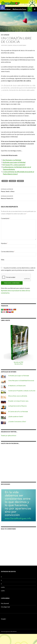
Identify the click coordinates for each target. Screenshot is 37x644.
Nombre (4, 243)
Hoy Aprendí (5, 35)
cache (3, 587)
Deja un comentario (19, 45)
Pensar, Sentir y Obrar (8, 190)
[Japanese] (5, 312)
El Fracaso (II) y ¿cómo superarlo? (14, 165)
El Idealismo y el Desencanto (17, 385)
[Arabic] (2, 310)
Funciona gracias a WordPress (9, 631)
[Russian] (10, 312)
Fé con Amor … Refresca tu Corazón (14, 9)
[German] (15, 310)
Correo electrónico (8, 251)
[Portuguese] (7, 312)
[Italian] (2, 312)
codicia (5, 181)
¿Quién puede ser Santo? (15, 416)
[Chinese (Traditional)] (7, 310)
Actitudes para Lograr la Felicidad (14, 162)
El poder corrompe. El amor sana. (18, 401)
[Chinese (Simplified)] (5, 310)
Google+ (3, 619)
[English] (10, 310)
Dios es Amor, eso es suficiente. (17, 396)
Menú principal (34, 9)
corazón (12, 181)
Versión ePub (18, 364)
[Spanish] (12, 312)
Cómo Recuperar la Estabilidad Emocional (21, 380)
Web (2, 260)
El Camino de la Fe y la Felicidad (18, 411)
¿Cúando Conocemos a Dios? (17, 421)
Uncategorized (5, 607)
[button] (2, 7)
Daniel (10, 45)
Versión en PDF (18, 362)
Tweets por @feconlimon (8, 435)
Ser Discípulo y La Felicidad (12, 160)
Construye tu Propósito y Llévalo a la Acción (21, 390)
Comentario (5, 218)
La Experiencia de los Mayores (17, 406)
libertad (20, 181)
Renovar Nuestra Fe (7, 197)
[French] (12, 310)
